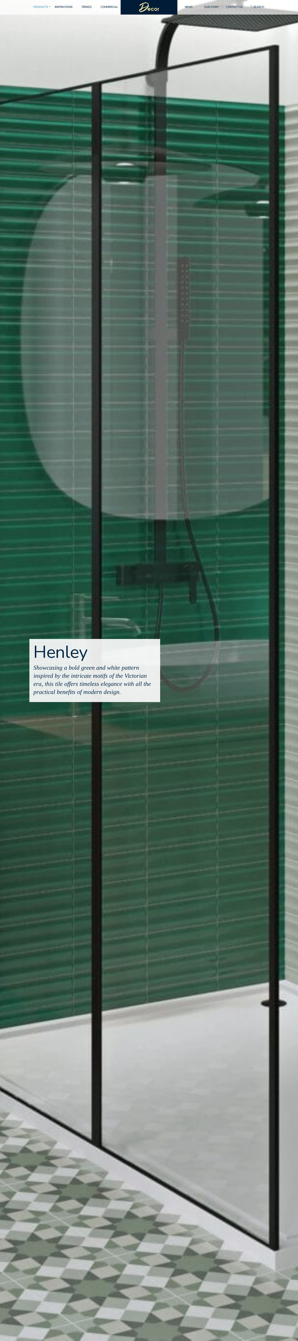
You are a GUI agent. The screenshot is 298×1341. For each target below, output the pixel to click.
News (189, 7)
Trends (86, 7)
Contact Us (234, 7)
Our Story (211, 7)
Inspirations (64, 7)
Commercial (109, 7)
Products (40, 7)
